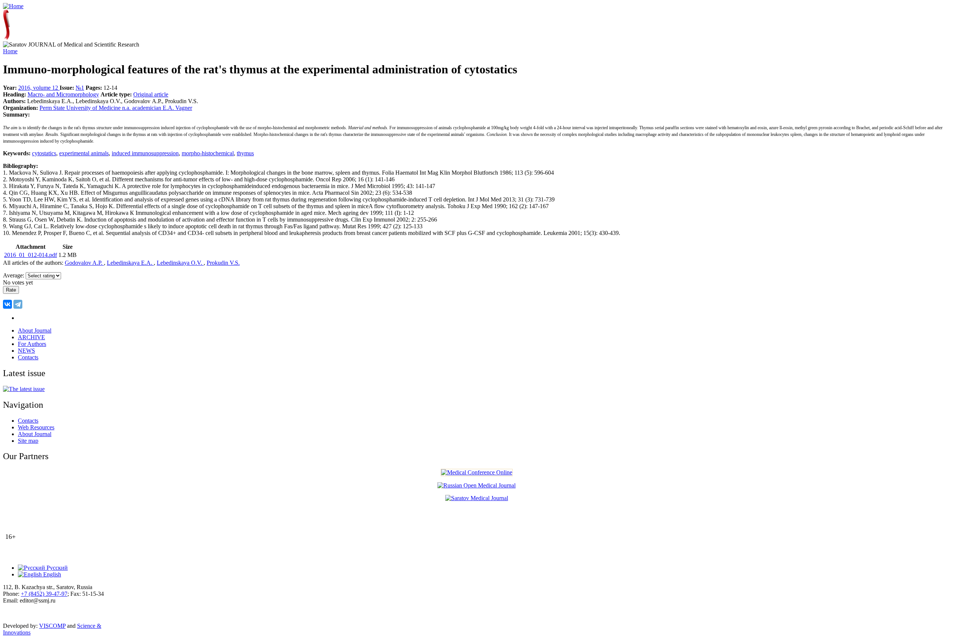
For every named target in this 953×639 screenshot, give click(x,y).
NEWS (26, 350)
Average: (14, 275)
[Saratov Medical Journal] (476, 498)
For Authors (32, 344)
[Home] (13, 6)
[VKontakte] (7, 304)
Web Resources (36, 427)
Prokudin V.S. (223, 263)
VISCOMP (52, 626)
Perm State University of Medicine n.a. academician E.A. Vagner (115, 108)
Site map (28, 441)
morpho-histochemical (208, 153)
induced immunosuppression (145, 153)
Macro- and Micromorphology (63, 94)
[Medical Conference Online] (477, 472)
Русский (56, 568)
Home (10, 51)
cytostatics (44, 153)
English (51, 574)
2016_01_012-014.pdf (30, 255)
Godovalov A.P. (84, 263)
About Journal (34, 330)
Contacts (28, 357)
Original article (150, 94)
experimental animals (84, 153)
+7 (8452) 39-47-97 (44, 594)
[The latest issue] (24, 389)
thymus (245, 153)
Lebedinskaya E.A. (130, 263)
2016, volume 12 (39, 88)
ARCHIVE (31, 337)
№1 (80, 88)
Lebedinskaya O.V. (180, 263)
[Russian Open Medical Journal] (476, 485)
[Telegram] (17, 304)
